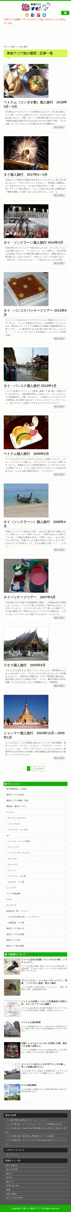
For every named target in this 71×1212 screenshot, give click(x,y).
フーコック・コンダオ (18, 829)
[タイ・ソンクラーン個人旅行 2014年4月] (26, 236)
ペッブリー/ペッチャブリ (19, 853)
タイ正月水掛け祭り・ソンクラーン (24, 917)
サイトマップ (12, 1155)
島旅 (8, 1190)
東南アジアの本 (13, 940)
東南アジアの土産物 (15, 934)
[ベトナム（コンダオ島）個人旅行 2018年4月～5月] (26, 96)
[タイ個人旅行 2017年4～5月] (26, 168)
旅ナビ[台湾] (11, 1169)
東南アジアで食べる (15, 928)
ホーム (6, 47)
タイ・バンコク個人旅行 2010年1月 (30, 386)
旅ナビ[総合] (11, 1165)
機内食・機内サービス (16, 806)
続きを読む (59, 127)
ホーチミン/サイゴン (17, 818)
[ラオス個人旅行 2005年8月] (26, 658)
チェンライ (13, 864)
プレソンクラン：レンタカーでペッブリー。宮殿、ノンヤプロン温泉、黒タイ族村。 (44, 981)
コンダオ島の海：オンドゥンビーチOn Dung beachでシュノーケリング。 (35, 1142)
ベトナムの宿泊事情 (31, 1022)
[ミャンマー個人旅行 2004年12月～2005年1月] (26, 726)
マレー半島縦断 (13, 893)
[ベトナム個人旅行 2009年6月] (26, 447)
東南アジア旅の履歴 (15, 946)
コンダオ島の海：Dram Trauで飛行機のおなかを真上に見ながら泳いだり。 (36, 1130)
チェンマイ (13, 859)
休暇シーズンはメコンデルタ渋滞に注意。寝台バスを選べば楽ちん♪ (44, 1044)
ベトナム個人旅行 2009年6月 (26, 454)
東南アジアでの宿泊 (15, 795)
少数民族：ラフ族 (16, 923)
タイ (8, 835)
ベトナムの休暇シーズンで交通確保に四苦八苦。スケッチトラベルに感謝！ (44, 1002)
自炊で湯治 (11, 1194)
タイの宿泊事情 (28, 1085)
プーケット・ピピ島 (17, 876)
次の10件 (39, 768)
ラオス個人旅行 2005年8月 (25, 665)
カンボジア (11, 905)
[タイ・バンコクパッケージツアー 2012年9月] (26, 304)
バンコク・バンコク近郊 (19, 841)
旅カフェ (10, 1181)
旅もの (9, 1173)
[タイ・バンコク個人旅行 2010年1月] (26, 379)
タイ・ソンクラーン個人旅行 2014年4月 (33, 242)
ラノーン (12, 870)
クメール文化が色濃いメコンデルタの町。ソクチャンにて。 (44, 960)
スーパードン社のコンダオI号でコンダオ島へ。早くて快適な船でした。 (44, 1065)
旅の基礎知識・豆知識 (16, 789)
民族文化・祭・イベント (17, 911)
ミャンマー (11, 888)
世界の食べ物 (12, 1185)
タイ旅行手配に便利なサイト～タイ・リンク (26, 1120)
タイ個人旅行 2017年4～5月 (26, 174)
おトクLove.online (14, 1198)
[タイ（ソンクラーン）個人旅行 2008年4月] (26, 515)
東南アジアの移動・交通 (17, 800)
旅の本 (9, 1177)
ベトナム (10, 812)
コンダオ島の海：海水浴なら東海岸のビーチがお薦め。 (31, 1136)
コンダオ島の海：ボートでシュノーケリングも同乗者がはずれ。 (35, 1124)
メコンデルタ (14, 824)
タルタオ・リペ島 (16, 882)
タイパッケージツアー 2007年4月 (30, 597)
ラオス (9, 899)
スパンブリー (14, 847)
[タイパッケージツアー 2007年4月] (26, 590)
